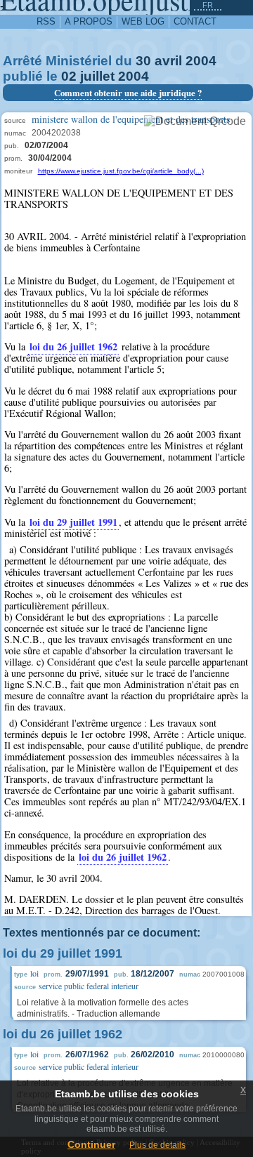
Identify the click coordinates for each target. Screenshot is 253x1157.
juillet (97, 76)
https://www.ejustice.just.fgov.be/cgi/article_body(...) (121, 171)
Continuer (91, 1144)
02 (69, 76)
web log (143, 21)
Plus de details (157, 1145)
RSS (46, 21)
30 (143, 60)
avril (168, 60)
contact (195, 21)
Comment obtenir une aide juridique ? (128, 92)
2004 (201, 60)
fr (207, 5)
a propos (88, 21)
